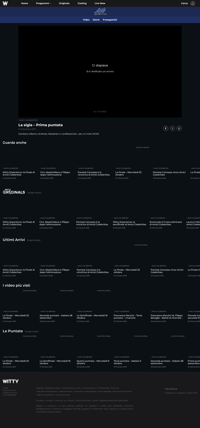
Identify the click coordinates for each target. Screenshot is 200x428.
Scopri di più (34, 192)
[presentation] (190, 163)
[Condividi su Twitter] (172, 128)
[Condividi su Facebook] (165, 128)
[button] (43, 3)
